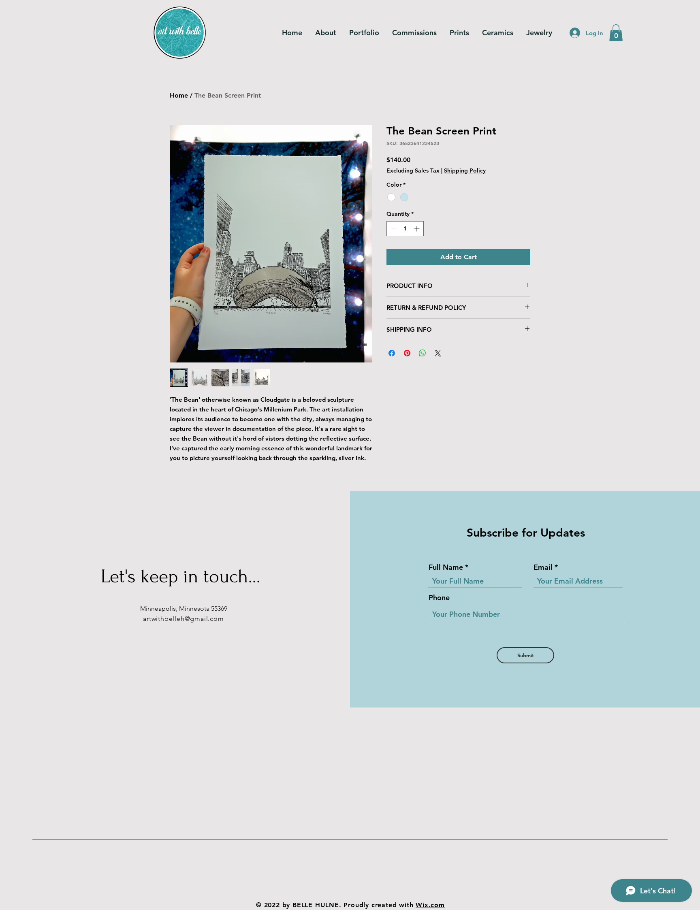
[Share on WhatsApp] (422, 353)
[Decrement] (393, 229)
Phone (439, 597)
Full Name (446, 567)
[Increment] (417, 229)
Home (179, 95)
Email (543, 567)
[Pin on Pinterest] (407, 353)
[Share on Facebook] (392, 353)
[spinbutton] (405, 229)
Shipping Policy (465, 170)
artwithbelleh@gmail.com (183, 618)
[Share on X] (438, 353)
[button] (616, 32)
